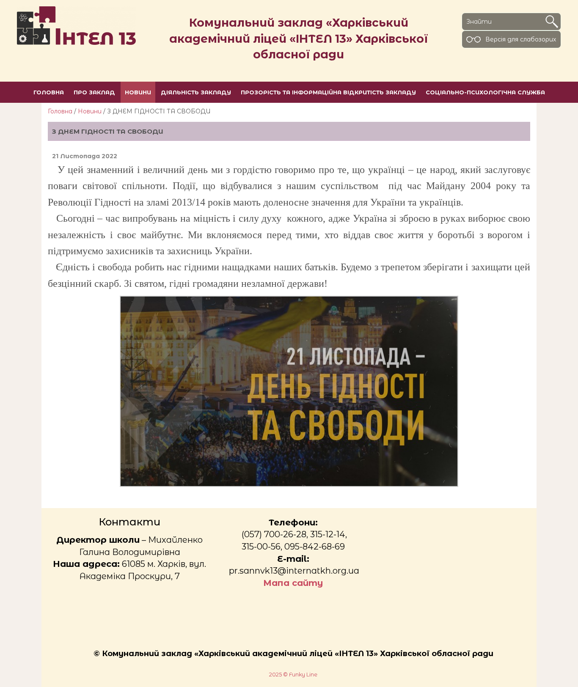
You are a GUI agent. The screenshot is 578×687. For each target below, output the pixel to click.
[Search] (552, 21)
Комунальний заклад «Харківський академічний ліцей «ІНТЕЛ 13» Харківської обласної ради (298, 38)
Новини (90, 111)
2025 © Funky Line (293, 674)
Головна (60, 111)
